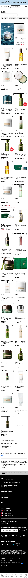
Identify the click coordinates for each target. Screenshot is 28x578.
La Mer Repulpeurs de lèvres (16, 462)
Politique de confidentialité (6, 560)
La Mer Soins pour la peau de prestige (13, 466)
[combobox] (15, 6)
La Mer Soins (21, 461)
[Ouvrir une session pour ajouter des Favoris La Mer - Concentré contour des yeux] (13, 258)
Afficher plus (4, 456)
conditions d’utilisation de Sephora (8, 562)
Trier (5, 18)
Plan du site (3, 563)
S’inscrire (23, 530)
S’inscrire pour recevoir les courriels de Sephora (13, 527)
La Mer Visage (8, 464)
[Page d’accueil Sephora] (5, 7)
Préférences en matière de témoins (14, 563)
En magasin (12, 18)
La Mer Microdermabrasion (19, 464)
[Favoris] (22, 7)
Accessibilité (19, 562)
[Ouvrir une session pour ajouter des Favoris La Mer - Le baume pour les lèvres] (26, 71)
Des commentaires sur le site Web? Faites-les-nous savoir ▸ (14, 472)
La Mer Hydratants (5, 466)
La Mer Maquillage (13, 461)
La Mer (2, 9)
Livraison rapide (22, 18)
